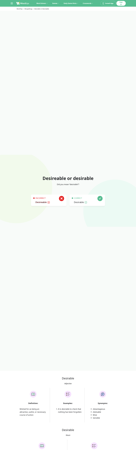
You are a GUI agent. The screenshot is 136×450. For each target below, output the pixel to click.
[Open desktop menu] (11, 3)
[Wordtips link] (22, 3)
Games (54, 3)
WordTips (20, 9)
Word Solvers (41, 3)
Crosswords (87, 3)
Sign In (121, 3)
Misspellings (28, 9)
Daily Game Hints (70, 3)
